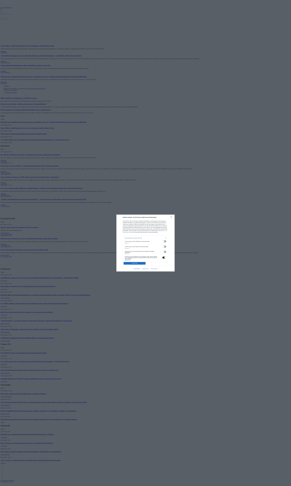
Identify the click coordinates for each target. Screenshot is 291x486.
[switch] (164, 241)
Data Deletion (137, 268)
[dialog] (145, 243)
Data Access (145, 268)
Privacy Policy (154, 268)
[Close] (171, 217)
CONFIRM (134, 263)
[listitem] (145, 238)
